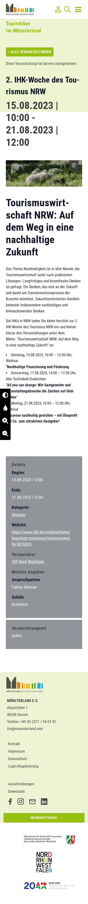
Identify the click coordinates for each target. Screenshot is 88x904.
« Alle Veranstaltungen (29, 52)
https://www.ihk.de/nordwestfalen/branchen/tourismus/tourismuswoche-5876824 (41, 538)
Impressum (16, 751)
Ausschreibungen (21, 784)
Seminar (18, 514)
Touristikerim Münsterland (23, 27)
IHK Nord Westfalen (28, 561)
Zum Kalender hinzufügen (30, 443)
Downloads (16, 791)
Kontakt (14, 744)
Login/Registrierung (23, 766)
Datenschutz (17, 759)
